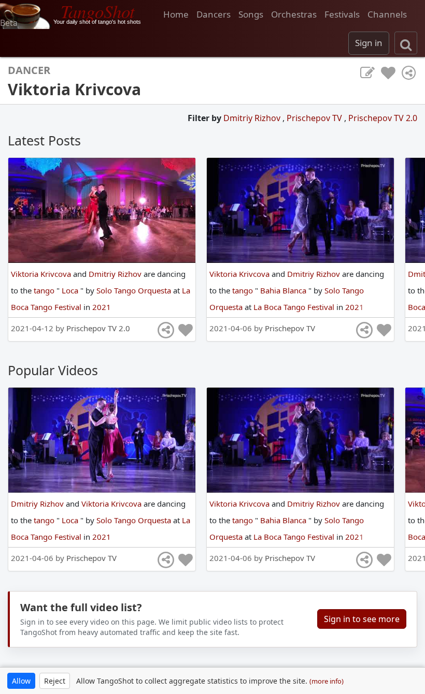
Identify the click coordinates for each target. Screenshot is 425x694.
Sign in (368, 43)
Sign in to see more (362, 619)
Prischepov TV (315, 118)
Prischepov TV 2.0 (382, 118)
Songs (250, 14)
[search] (405, 43)
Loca (71, 290)
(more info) (326, 681)
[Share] (409, 73)
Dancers (213, 14)
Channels (387, 14)
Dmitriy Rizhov (252, 118)
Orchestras (294, 14)
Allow (21, 681)
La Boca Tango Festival (294, 307)
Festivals (342, 14)
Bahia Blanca (284, 290)
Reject (54, 681)
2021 (101, 307)
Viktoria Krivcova (42, 274)
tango (45, 290)
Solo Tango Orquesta (134, 290)
